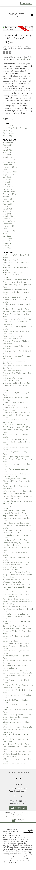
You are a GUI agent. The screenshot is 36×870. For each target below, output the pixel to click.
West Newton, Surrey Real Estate (16, 744)
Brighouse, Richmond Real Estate (16, 309)
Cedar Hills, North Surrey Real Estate (18, 319)
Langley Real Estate (11, 545)
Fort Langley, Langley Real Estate (16, 457)
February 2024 (9, 219)
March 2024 (8, 216)
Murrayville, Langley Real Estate (16, 584)
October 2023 (8, 229)
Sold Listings (8, 136)
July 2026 (7, 148)
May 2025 (7, 182)
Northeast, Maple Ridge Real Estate (17, 592)
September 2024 (10, 202)
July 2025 (7, 177)
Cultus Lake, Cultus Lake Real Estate (18, 412)
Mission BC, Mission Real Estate (16, 567)
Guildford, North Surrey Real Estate (17, 491)
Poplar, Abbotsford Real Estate (15, 607)
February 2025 (9, 189)
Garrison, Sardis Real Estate (14, 479)
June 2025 (7, 179)
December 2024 (9, 194)
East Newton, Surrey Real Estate (16, 439)
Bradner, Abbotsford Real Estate (16, 297)
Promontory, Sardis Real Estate (15, 614)
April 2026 (7, 155)
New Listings (8, 131)
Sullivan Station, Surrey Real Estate (17, 673)
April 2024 (7, 214)
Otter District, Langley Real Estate (17, 599)
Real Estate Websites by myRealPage (18, 817)
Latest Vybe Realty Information (15, 128)
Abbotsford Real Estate (12, 260)
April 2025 (7, 184)
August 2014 (8, 246)
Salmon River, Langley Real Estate (17, 629)
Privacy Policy (17, 815)
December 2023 (9, 224)
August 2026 (8, 145)
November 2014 (9, 243)
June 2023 (7, 238)
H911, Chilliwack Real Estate (14, 494)
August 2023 (8, 233)
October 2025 (9, 170)
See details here (23, 59)
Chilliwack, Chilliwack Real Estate (17, 383)
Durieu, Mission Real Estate (14, 425)
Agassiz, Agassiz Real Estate (14, 282)
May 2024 (7, 211)
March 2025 (8, 187)
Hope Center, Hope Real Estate (16, 516)
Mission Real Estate (11, 570)
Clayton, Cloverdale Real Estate (16, 385)
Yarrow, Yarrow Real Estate (14, 764)
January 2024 (9, 221)
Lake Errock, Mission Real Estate (16, 540)
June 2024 (7, 209)
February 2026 (9, 160)
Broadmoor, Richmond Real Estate (17, 312)
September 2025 (10, 172)
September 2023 (10, 231)
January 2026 (9, 162)
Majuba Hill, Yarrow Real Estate (16, 562)
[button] (16, 778)
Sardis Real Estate (10, 641)
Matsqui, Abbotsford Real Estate (16, 565)
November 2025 (10, 167)
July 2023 (7, 236)
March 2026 (8, 157)
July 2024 (7, 206)
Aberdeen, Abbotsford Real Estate (17, 280)
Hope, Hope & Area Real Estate (16, 523)
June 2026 (7, 150)
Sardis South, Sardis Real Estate (16, 643)
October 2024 (8, 199)
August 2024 (8, 204)
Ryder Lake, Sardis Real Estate (15, 626)
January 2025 (9, 192)
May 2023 (7, 241)
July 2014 (7, 248)
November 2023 (10, 226)
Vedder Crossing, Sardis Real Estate (18, 715)
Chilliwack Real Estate (12, 371)
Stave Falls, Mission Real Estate (16, 670)
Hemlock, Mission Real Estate (15, 513)
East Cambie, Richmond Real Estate (17, 427)
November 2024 (10, 197)
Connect (26, 3)
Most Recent (8, 143)
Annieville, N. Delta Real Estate (15, 290)
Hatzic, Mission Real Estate (14, 511)
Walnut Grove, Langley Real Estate (17, 727)
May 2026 (7, 152)
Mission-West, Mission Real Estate (17, 572)
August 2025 (8, 174)
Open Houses (8, 133)
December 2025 (10, 165)
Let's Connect (18, 808)
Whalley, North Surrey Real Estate (17, 751)
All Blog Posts (8, 126)
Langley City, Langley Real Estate (17, 543)
